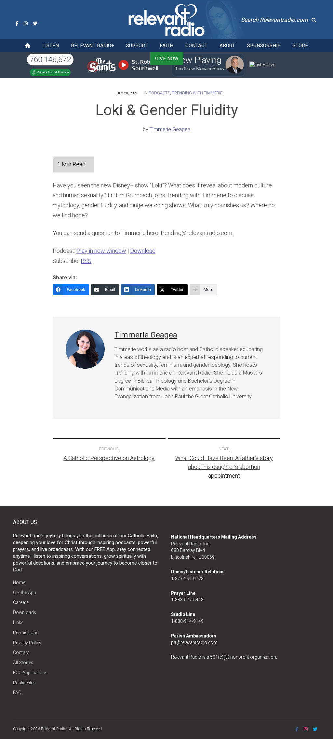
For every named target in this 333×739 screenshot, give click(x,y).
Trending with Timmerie (197, 92)
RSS (86, 260)
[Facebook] (17, 23)
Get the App (24, 592)
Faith (166, 45)
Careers (21, 602)
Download (142, 250)
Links (18, 622)
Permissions (25, 632)
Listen (50, 45)
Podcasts (159, 92)
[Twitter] (35, 23)
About (227, 45)
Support (137, 45)
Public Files (24, 682)
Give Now (166, 59)
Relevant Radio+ (92, 45)
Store (300, 45)
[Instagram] (25, 23)
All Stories (23, 662)
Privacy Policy (27, 642)
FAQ (17, 692)
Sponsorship (264, 45)
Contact (196, 45)
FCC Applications (30, 672)
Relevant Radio (53, 729)
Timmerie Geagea (170, 129)
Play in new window (101, 250)
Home (19, 582)
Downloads (24, 612)
